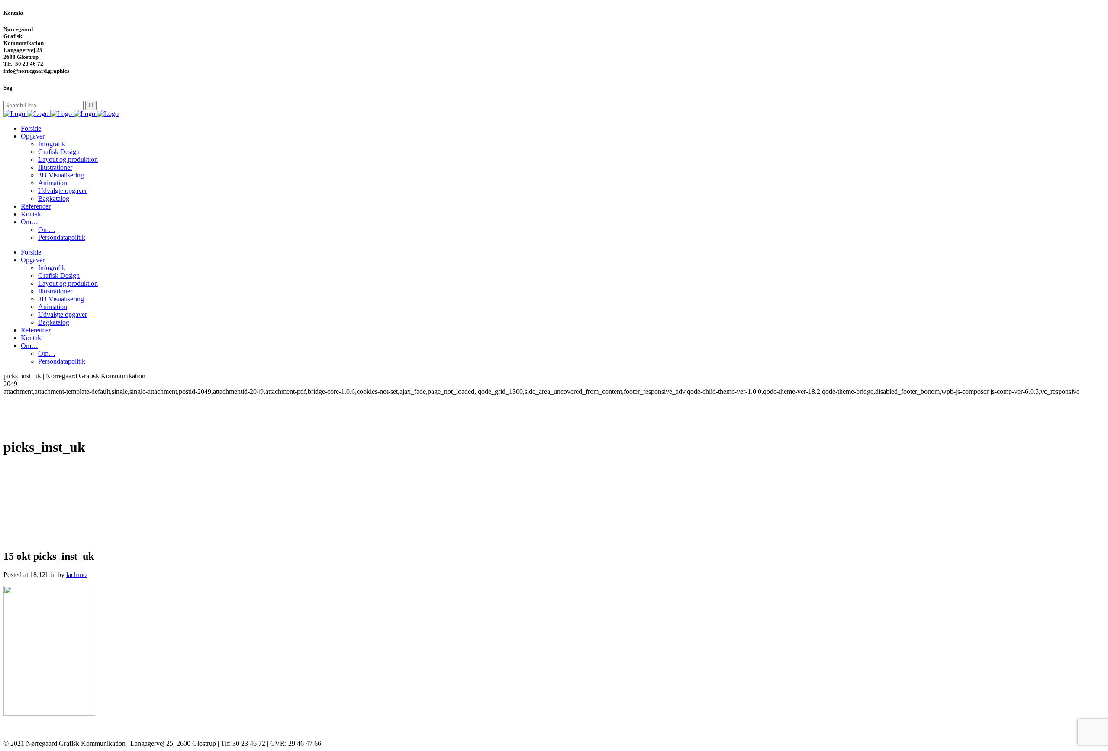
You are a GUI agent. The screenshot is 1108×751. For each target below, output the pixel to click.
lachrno (76, 574)
